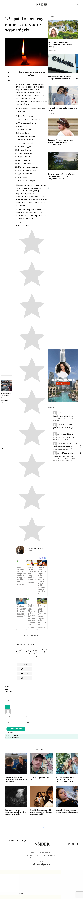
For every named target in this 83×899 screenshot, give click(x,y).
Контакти (10, 841)
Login (7, 689)
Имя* (27, 716)
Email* (27, 722)
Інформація (21, 841)
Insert (21, 894)
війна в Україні (28, 634)
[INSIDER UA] (41, 4)
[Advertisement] (63, 266)
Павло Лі (22, 126)
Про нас (18, 847)
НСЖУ (25, 637)
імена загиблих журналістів (32, 635)
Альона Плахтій (37, 548)
